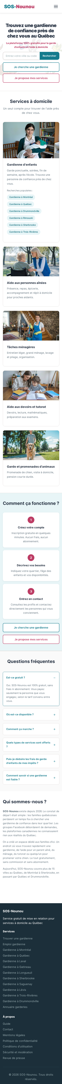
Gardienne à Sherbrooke (22, 224)
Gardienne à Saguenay (17, 984)
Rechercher (49, 55)
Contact (8, 1029)
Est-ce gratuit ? (15, 677)
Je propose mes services (31, 78)
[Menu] (56, 6)
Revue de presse (14, 1058)
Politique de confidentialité (20, 1041)
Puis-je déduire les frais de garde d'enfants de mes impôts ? (26, 761)
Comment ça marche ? (20, 729)
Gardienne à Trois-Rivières (23, 231)
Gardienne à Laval (14, 961)
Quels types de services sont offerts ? (28, 744)
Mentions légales (14, 1035)
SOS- (19, 6)
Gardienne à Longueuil (17, 972)
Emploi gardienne (14, 944)
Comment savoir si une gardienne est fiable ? (26, 777)
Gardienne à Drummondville (24, 211)
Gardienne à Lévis (14, 989)
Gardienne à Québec (20, 204)
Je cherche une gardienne (31, 67)
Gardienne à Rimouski (21, 218)
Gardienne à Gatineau (17, 967)
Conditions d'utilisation (18, 1046)
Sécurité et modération (18, 1052)
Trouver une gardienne (18, 938)
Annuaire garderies (15, 1007)
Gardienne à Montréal (21, 197)
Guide (6, 1023)
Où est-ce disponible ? (20, 714)
